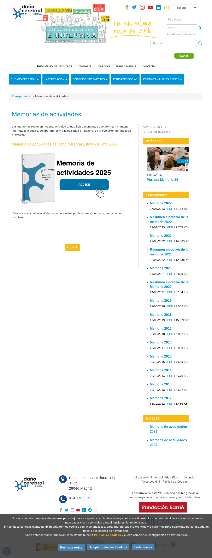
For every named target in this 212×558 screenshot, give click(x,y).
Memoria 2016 (161, 342)
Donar (184, 55)
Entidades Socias (125, 79)
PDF (170, 208)
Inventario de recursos (54, 66)
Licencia (189, 477)
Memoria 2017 (161, 328)
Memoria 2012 (161, 398)
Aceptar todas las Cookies (108, 547)
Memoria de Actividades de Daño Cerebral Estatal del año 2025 (64, 144)
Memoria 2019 (161, 300)
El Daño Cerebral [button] (23, 79)
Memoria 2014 (161, 370)
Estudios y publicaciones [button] (161, 79)
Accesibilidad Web (166, 477)
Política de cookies (107, 535)
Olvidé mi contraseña (181, 34)
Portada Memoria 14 (162, 179)
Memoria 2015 (161, 356)
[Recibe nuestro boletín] (166, 8)
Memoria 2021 (161, 235)
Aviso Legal (149, 481)
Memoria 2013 (161, 384)
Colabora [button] (103, 66)
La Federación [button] (54, 79)
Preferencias (143, 547)
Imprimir (72, 247)
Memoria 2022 (161, 203)
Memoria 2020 (161, 268)
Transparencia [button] (125, 66)
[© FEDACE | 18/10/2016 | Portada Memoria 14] (168, 159)
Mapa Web (141, 477)
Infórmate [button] (84, 66)
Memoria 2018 (161, 314)
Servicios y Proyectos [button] (89, 79)
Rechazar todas (71, 547)
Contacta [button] (148, 66)
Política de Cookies (175, 481)
